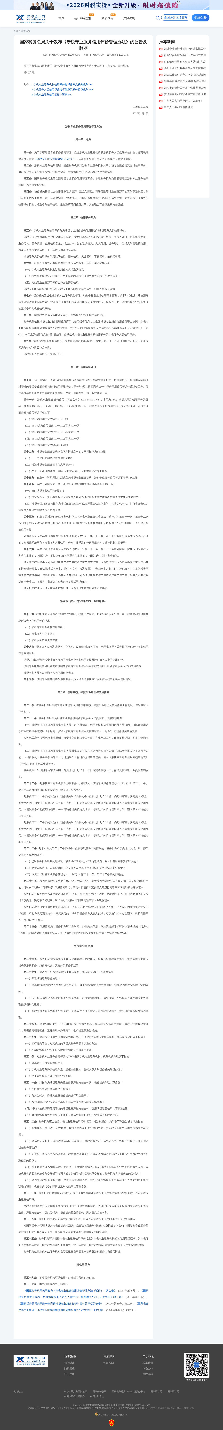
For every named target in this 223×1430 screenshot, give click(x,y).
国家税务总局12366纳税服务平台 (128, 1391)
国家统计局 (156, 1391)
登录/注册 (200, 17)
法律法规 (129, 18)
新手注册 (69, 1374)
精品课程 (107, 18)
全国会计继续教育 (175, 17)
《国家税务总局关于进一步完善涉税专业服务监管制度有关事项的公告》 (60, 1303)
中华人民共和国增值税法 (178, 107)
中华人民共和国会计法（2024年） (183, 100)
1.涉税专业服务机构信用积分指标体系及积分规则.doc (62, 84)
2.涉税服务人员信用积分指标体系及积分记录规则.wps (62, 89)
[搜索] (157, 17)
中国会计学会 (97, 1396)
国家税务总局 (99, 1391)
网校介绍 (148, 1374)
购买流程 (69, 1368)
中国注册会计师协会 (74, 1396)
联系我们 (148, 1362)
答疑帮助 (108, 1362)
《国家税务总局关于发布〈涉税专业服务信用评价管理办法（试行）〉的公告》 (70, 1290)
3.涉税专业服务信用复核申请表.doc (52, 94)
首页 (61, 18)
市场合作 (148, 1368)
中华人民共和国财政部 (75, 1391)
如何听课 (69, 1362)
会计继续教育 (83, 18)
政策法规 (25, 31)
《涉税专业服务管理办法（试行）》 (55, 159)
